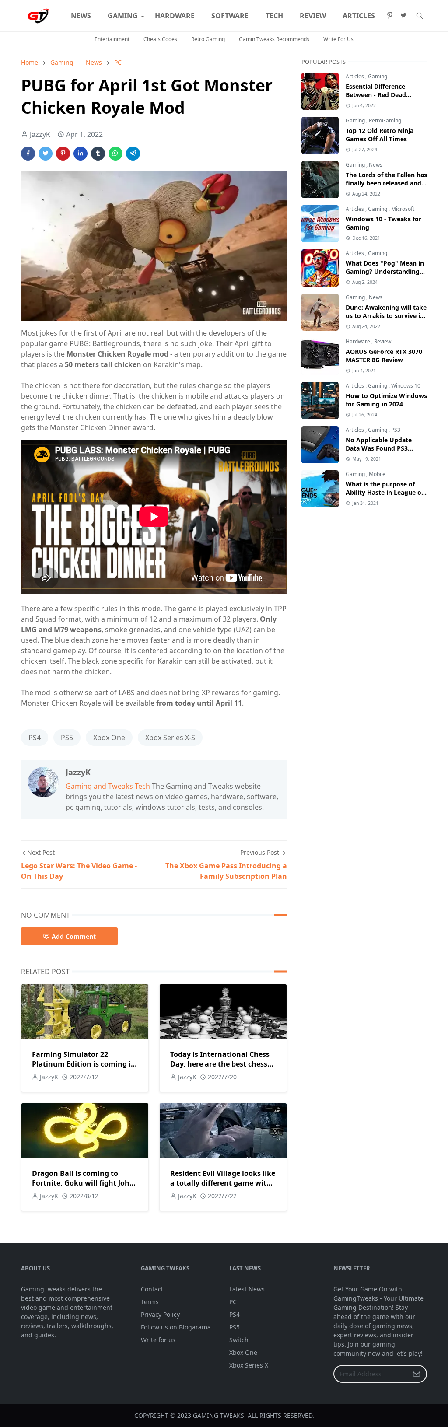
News (375, 164)
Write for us (158, 1340)
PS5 (67, 737)
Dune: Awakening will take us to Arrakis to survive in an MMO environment (386, 315)
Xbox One (109, 737)
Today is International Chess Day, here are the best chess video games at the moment (220, 1063)
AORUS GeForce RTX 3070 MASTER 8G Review (384, 355)
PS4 (34, 737)
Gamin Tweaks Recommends (274, 39)
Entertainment (112, 39)
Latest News (247, 1289)
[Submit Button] (416, 1374)
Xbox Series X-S (170, 737)
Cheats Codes (160, 39)
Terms (150, 1302)
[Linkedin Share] (81, 154)
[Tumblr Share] (98, 154)
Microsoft (402, 209)
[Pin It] (63, 154)
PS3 (395, 430)
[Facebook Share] (28, 154)
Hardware (358, 341)
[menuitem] (81, 15)
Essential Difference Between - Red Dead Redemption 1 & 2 (376, 94)
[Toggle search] (419, 16)
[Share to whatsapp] (115, 154)
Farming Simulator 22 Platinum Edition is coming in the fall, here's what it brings (84, 1063)
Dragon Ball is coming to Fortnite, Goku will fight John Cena (83, 1182)
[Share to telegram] (133, 154)
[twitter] (403, 15)
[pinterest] (389, 15)
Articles (355, 76)
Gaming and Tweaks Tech (108, 786)
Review (382, 341)
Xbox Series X (248, 1365)
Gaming (377, 76)
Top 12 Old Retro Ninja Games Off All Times (379, 134)
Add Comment (74, 936)
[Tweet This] (45, 154)
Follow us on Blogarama (176, 1327)
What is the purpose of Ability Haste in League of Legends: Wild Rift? (385, 492)
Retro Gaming (208, 39)
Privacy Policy (160, 1314)
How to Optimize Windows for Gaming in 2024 (386, 400)
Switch (238, 1340)
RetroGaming (385, 120)
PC (233, 1302)
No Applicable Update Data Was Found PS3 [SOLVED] (379, 448)
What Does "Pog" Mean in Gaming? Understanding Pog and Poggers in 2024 (385, 271)
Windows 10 (405, 385)
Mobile (377, 474)
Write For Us (338, 39)
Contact (152, 1289)
